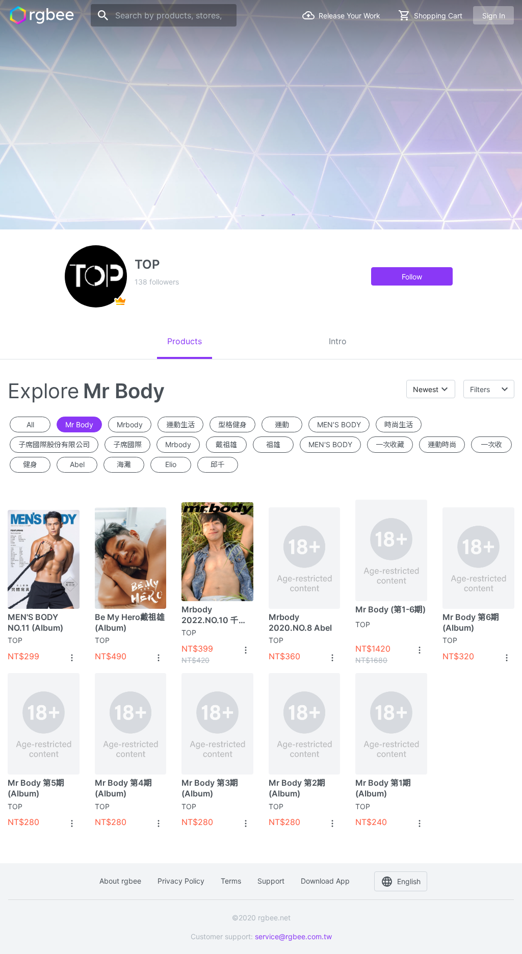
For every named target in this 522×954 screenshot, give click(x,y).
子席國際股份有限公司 (54, 444)
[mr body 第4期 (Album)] (131, 724)
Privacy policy (181, 880)
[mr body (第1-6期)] (391, 550)
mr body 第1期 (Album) (383, 788)
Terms (231, 880)
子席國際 (127, 444)
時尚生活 (398, 424)
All (30, 424)
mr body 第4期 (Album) (123, 788)
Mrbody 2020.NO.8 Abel (300, 622)
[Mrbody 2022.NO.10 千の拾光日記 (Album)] (217, 550)
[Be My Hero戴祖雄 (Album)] (131, 558)
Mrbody (178, 444)
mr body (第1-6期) (390, 609)
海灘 (124, 464)
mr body (79, 424)
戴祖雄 (226, 444)
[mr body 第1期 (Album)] (391, 724)
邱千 (218, 464)
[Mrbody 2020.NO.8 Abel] (305, 558)
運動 (282, 424)
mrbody (130, 424)
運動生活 (180, 424)
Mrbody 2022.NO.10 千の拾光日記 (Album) (214, 615)
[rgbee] (41, 15)
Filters (480, 389)
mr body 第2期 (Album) (297, 788)
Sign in (493, 15)
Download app (325, 880)
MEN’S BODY (339, 424)
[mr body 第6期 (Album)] (478, 558)
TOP (15, 640)
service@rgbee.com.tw (293, 936)
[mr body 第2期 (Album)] (305, 724)
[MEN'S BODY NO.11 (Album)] (44, 558)
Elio (170, 464)
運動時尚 (442, 444)
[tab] (184, 341)
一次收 (491, 444)
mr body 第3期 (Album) (209, 788)
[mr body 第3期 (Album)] (217, 724)
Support (270, 880)
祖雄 (273, 444)
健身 (30, 464)
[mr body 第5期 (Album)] (44, 724)
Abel (77, 464)
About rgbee (120, 880)
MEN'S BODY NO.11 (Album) (35, 622)
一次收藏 (390, 444)
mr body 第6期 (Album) (470, 622)
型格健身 (232, 424)
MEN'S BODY (330, 444)
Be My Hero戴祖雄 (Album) (130, 622)
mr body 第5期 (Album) (36, 788)
